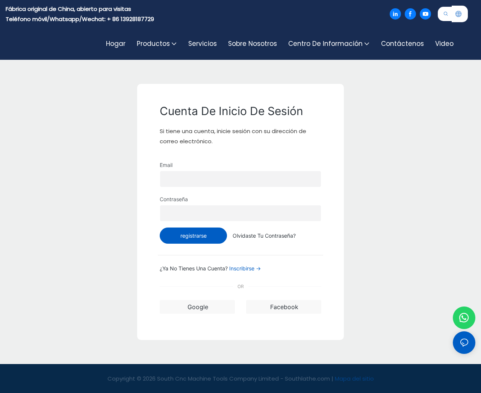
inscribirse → (245, 268)
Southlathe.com (308, 378)
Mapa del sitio (354, 378)
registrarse (193, 235)
